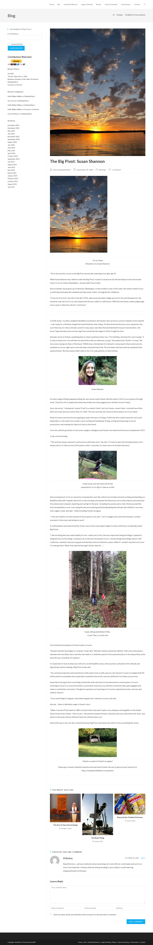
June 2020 (11, 148)
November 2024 (13, 128)
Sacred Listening (123, 942)
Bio (85, 942)
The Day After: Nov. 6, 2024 (17, 76)
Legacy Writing (106, 942)
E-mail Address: (13, 34)
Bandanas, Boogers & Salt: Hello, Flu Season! (23, 79)
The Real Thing (97, 838)
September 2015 (14, 159)
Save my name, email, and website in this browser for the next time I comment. (84, 914)
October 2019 (13, 156)
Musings (102, 170)
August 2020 (12, 142)
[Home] (113, 15)
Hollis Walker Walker (15, 96)
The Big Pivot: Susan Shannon (135, 15)
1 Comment (116, 170)
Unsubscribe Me (16, 44)
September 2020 (14, 139)
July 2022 (11, 134)
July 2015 (11, 162)
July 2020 (11, 145)
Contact (142, 942)
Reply (143, 858)
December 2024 (13, 125)
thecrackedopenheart (62, 170)
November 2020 (13, 137)
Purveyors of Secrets (15, 85)
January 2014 (12, 176)
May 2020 (11, 151)
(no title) (11, 74)
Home (80, 942)
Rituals (114, 942)
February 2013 (13, 178)
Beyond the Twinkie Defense (130, 817)
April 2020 (11, 153)
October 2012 (13, 181)
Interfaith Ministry (93, 942)
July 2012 (11, 187)
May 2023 (11, 131)
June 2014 (11, 167)
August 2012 (12, 184)
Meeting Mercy (13, 82)
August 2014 (12, 165)
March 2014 (12, 173)
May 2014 (11, 170)
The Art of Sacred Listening (65, 825)
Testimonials (134, 942)
